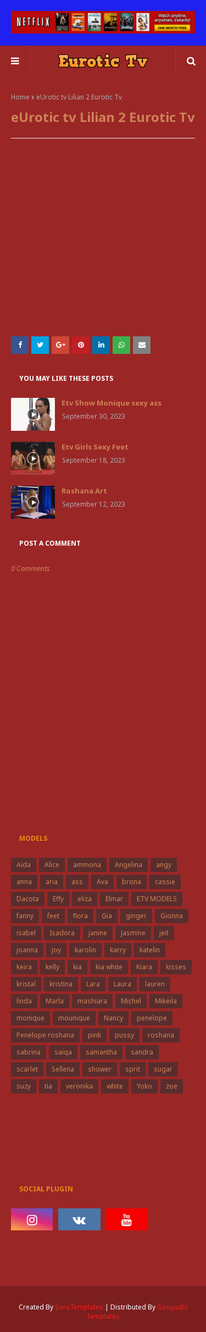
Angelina (128, 864)
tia (48, 1086)
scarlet (27, 1069)
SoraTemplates (79, 1307)
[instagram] (32, 1219)
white (115, 1086)
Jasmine (133, 932)
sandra (142, 1052)
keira (24, 967)
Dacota (27, 898)
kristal (26, 984)
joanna (27, 949)
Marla (55, 1001)
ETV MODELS (157, 898)
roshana (161, 1035)
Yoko (144, 1086)
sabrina (28, 1052)
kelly (52, 967)
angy (163, 864)
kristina (61, 984)
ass (77, 881)
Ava (102, 881)
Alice (51, 864)
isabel (26, 932)
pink (94, 1035)
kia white (109, 967)
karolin (85, 949)
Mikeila (166, 1001)
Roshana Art (84, 491)
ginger (136, 915)
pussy (124, 1035)
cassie (165, 881)
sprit (132, 1069)
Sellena (63, 1069)
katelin (150, 949)
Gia (107, 915)
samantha (101, 1052)
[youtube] (127, 1219)
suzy (23, 1086)
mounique (74, 1018)
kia (77, 967)
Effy (58, 898)
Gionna (171, 915)
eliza (84, 898)
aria (52, 881)
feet (53, 915)
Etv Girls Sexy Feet (95, 447)
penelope (152, 1018)
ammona (87, 864)
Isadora (62, 932)
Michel (131, 1001)
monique (30, 1018)
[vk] (79, 1219)
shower (100, 1069)
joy (56, 949)
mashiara (92, 1001)
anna (24, 881)
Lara (93, 984)
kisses (176, 967)
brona (131, 881)
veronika (79, 1086)
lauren (155, 984)
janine (97, 932)
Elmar (114, 898)
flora (80, 915)
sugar (163, 1069)
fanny (25, 915)
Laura (122, 984)
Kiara (144, 967)
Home (20, 97)
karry (118, 949)
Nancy (113, 1018)
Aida (23, 864)
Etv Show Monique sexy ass (112, 403)
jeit (164, 932)
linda (24, 1001)
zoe (171, 1086)
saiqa (63, 1052)
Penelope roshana (45, 1035)
